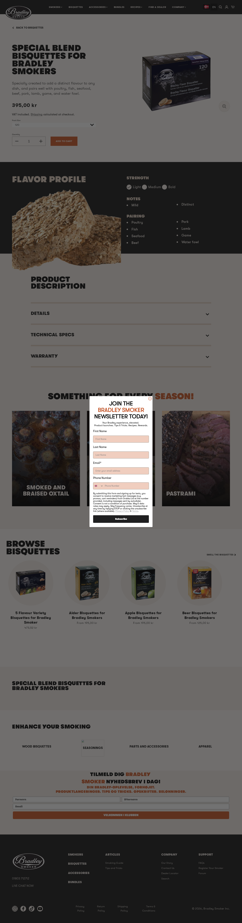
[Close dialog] (150, 398)
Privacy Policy (122, 511)
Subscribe (121, 519)
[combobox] (98, 486)
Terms (135, 511)
